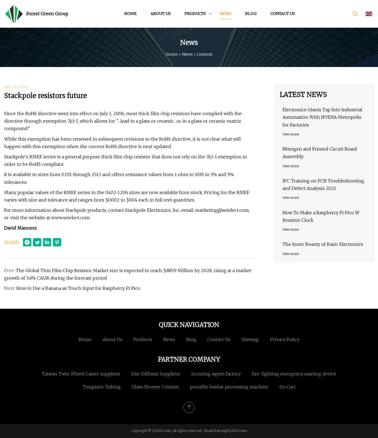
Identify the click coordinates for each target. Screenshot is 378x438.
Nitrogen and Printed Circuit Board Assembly (320, 152)
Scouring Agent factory (216, 374)
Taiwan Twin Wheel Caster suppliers (81, 374)
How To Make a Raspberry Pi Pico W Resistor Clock (321, 216)
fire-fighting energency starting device (294, 374)
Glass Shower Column (155, 387)
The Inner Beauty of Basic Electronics (323, 244)
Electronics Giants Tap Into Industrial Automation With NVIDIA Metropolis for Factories (322, 117)
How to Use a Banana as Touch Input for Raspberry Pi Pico (78, 288)
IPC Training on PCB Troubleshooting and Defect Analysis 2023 (323, 184)
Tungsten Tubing (102, 387)
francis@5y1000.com (230, 431)
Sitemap (250, 339)
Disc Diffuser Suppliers (155, 374)
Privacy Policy (285, 339)
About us (161, 13)
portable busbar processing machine (229, 387)
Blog (251, 13)
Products (195, 13)
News (225, 13)
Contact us (282, 13)
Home (130, 13)
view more (291, 134)
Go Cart (287, 387)
